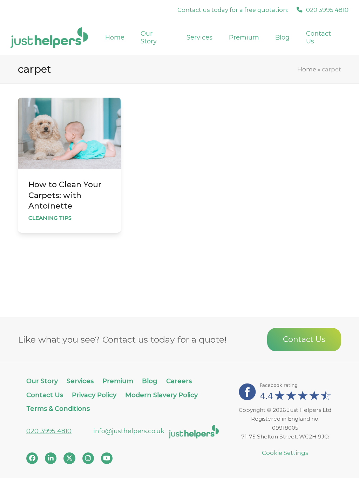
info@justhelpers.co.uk (128, 431)
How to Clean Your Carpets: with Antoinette (64, 195)
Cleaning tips (50, 218)
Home (306, 69)
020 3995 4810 (49, 431)
